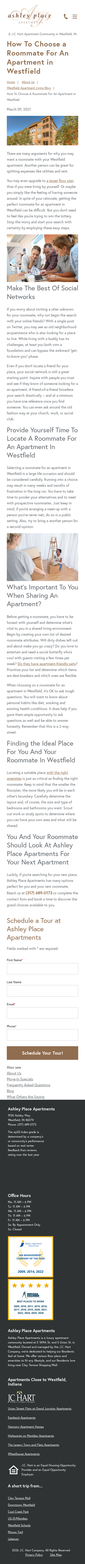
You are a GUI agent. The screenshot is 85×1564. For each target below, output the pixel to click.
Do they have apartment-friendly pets (47, 663)
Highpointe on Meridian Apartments (31, 1436)
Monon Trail (15, 1532)
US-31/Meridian (18, 1518)
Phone (11, 1026)
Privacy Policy (34, 1555)
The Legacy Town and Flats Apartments (33, 1445)
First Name (14, 960)
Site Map (56, 1555)
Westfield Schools (19, 1525)
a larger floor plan (60, 180)
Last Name (14, 982)
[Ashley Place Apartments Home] (29, 16)
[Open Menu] (75, 16)
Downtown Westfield (21, 1505)
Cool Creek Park (18, 1512)
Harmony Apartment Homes (26, 1427)
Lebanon (13, 1539)
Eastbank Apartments (22, 1418)
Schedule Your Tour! (42, 1053)
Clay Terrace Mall (19, 1498)
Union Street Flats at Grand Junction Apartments (39, 1409)
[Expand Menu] (76, 23)
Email (10, 1004)
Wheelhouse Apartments (24, 1454)
